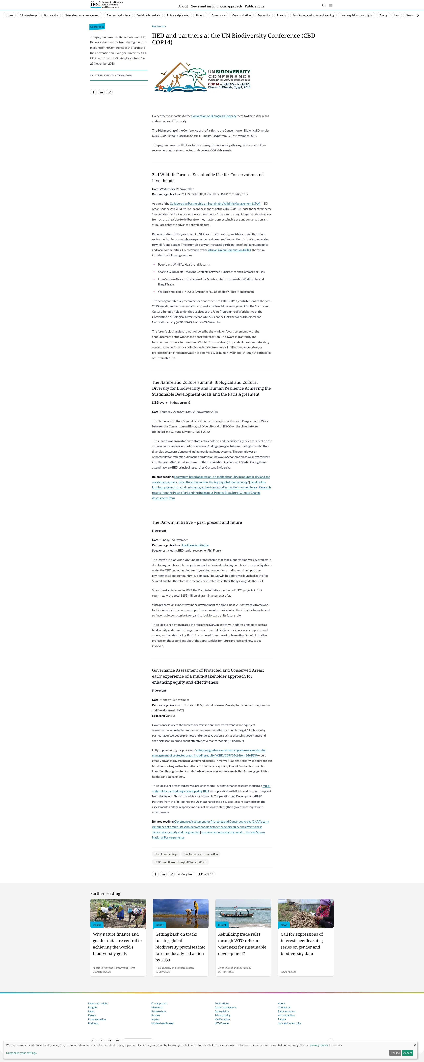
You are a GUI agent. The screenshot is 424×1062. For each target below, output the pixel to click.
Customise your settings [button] (21, 1053)
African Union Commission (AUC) (229, 250)
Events (92, 1015)
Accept (407, 1053)
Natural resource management (82, 15)
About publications (226, 1007)
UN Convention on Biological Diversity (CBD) (180, 862)
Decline (395, 1053)
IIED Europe (222, 1023)
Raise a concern (286, 1011)
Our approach (231, 6)
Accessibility (222, 1011)
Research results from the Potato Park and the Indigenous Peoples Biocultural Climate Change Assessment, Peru (211, 492)
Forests (200, 15)
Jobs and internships (289, 1023)
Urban (9, 15)
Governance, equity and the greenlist (176, 832)
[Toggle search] (324, 5)
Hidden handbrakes (162, 1023)
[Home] (106, 5)
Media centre (222, 1019)
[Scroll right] (418, 15)
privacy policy (319, 1045)
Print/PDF (207, 874)
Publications (254, 6)
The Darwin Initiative (195, 545)
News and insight (204, 6)
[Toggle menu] (330, 5)
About (183, 6)
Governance (218, 15)
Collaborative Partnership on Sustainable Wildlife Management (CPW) (215, 203)
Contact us (284, 1007)
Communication (241, 15)
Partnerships (158, 1011)
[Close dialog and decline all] (414, 1043)
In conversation (97, 1019)
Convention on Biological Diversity (213, 116)
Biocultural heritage (166, 854)
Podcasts (93, 1023)
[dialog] (210, 1050)
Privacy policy (222, 1015)
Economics (264, 15)
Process (155, 1015)
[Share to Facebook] (93, 92)
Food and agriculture (118, 15)
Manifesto (157, 1007)
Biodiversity (51, 15)
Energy (383, 15)
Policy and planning (178, 15)
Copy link (186, 874)
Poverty (281, 15)
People (282, 1019)
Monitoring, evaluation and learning (313, 15)
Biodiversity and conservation (201, 854)
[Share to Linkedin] (101, 92)
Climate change (28, 15)
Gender (410, 15)
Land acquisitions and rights (356, 15)
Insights (92, 1007)
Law (396, 15)
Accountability (286, 1015)
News (91, 1011)
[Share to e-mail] (109, 92)
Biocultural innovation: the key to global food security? (214, 482)
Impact (155, 1019)
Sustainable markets (148, 15)
